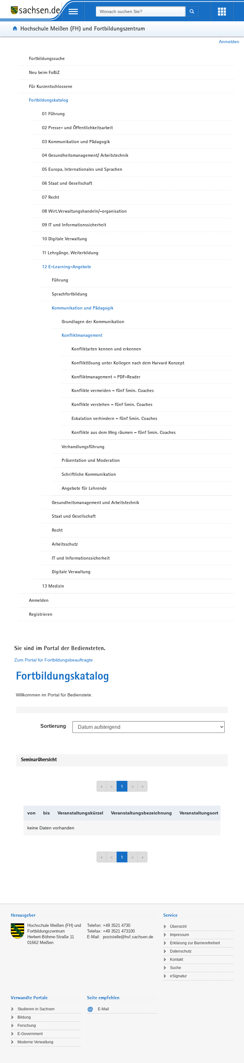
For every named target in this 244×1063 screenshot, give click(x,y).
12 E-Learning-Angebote (66, 266)
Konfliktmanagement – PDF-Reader (105, 377)
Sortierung (53, 726)
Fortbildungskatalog (48, 100)
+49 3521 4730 (116, 925)
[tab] (84, 916)
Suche (175, 968)
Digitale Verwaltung (71, 572)
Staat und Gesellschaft (74, 516)
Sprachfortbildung (69, 294)
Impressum (179, 935)
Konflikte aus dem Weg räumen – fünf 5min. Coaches (123, 432)
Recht (57, 530)
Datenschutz (181, 951)
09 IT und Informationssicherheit (74, 225)
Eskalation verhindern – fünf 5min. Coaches (114, 418)
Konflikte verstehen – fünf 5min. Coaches (111, 404)
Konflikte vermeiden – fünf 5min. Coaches (112, 390)
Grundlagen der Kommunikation (93, 321)
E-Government (30, 1034)
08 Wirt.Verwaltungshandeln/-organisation (84, 211)
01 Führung (53, 113)
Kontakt (176, 959)
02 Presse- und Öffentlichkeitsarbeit (77, 127)
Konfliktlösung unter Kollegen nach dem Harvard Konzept (127, 363)
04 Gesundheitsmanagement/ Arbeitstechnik (85, 155)
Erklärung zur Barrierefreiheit (195, 943)
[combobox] (140, 11)
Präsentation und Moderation (91, 460)
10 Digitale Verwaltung (64, 239)
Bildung (24, 1017)
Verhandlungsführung (83, 446)
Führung (60, 280)
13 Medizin (53, 586)
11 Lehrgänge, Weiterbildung (70, 253)
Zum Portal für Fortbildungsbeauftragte (53, 659)
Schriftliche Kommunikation (89, 474)
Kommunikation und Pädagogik (82, 308)
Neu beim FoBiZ (44, 72)
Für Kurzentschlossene (50, 86)
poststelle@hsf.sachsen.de (128, 936)
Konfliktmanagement (82, 335)
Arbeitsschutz (65, 544)
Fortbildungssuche (47, 58)
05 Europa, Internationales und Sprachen (82, 169)
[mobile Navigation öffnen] (73, 11)
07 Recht (50, 197)
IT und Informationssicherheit (81, 558)
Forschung (26, 1025)
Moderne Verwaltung (35, 1042)
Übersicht (178, 926)
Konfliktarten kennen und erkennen (106, 349)
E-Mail (103, 1009)
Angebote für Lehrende (84, 488)
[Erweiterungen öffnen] (221, 11)
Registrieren (40, 614)
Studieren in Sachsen (36, 1009)
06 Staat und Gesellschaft (67, 183)
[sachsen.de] (36, 13)
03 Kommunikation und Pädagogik (76, 141)
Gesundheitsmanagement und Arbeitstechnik (95, 502)
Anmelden (229, 41)
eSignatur (178, 976)
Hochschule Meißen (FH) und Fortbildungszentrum (82, 28)
